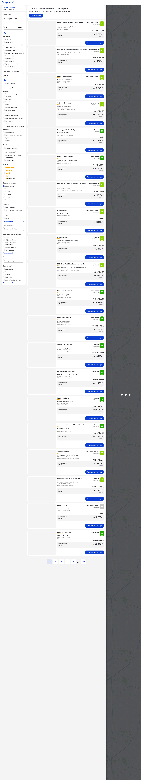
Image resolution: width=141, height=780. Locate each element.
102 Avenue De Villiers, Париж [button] (65, 401)
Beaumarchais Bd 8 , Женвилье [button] (65, 187)
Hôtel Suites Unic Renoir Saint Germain (71, 22)
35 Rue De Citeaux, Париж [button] (64, 106)
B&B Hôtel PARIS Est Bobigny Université (71, 264)
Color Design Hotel (64, 103)
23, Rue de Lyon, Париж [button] (63, 348)
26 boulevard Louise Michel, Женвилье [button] (67, 482)
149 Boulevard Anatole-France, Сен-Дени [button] (68, 374)
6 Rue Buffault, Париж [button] (63, 294)
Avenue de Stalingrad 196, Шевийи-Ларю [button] (67, 455)
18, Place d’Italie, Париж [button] (63, 428)
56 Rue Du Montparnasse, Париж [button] (66, 26)
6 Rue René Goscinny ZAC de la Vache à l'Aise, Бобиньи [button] (71, 267)
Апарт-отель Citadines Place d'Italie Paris (71, 425)
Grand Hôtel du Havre (64, 76)
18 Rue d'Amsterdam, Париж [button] (64, 79)
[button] (14, 8)
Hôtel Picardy (62, 505)
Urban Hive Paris (63, 398)
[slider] (5, 33)
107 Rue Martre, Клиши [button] (63, 132)
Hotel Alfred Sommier (65, 532)
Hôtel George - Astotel (65, 157)
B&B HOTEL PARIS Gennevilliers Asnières (71, 183)
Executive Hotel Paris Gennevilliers (69, 478)
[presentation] (13, 18)
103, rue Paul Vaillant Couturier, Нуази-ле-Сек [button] (69, 53)
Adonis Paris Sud (63, 452)
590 (83, 562)
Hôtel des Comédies (64, 318)
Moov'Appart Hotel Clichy (66, 130)
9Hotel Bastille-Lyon (64, 344)
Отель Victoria (62, 210)
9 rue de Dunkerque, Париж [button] (64, 509)
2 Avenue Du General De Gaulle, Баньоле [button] (67, 240)
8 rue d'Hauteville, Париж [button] (63, 321)
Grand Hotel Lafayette (65, 291)
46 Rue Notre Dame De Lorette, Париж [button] (67, 160)
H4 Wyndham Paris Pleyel (66, 371)
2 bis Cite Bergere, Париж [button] (64, 214)
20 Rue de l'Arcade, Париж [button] (64, 535)
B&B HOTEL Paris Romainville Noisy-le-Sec (72, 49)
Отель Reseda (62, 237)
